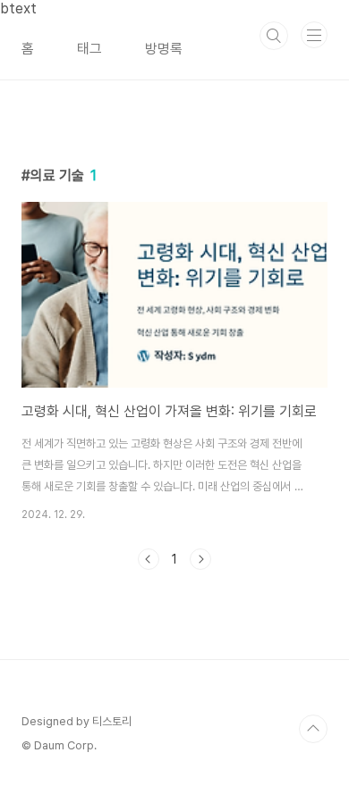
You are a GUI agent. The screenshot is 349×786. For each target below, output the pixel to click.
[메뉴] (314, 34)
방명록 (164, 48)
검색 (273, 35)
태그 (89, 48)
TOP (313, 729)
